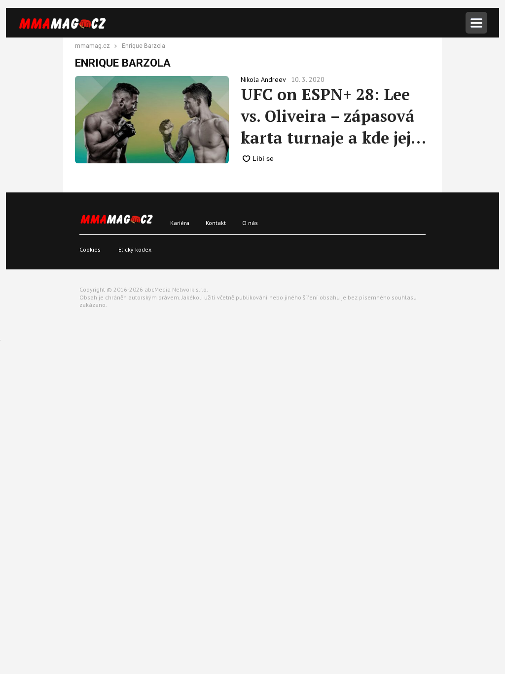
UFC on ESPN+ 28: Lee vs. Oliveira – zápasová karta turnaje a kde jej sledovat (328, 116)
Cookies (90, 249)
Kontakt (216, 222)
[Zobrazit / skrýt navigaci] (476, 23)
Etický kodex (134, 249)
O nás (250, 222)
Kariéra (179, 222)
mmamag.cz (92, 46)
